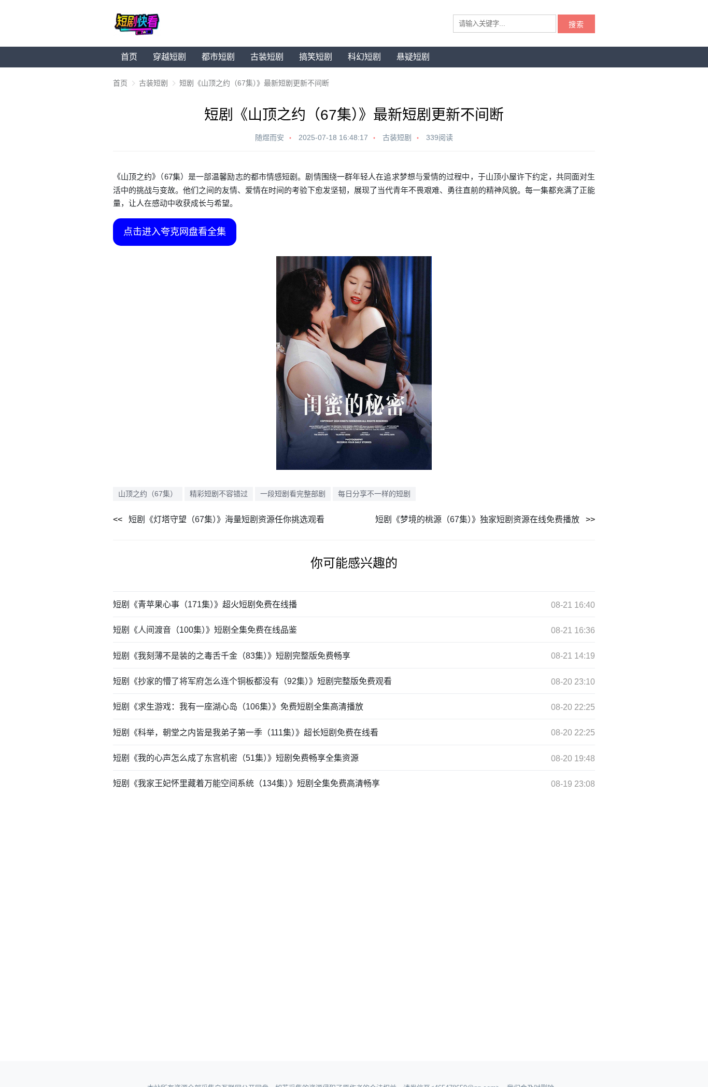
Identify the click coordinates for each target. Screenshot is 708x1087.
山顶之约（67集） (147, 494)
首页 (129, 56)
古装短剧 (267, 56)
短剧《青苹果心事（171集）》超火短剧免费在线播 (205, 604)
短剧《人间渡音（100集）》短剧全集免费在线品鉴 (205, 629)
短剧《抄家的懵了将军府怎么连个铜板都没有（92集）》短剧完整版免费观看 (252, 681)
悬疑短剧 (413, 56)
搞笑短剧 (315, 56)
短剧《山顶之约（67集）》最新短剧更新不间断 (254, 83)
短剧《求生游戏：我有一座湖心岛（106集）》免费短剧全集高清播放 (238, 706)
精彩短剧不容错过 (219, 494)
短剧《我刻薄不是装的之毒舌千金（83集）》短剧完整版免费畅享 (231, 655)
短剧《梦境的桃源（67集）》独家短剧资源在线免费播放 (477, 519)
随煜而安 (269, 137)
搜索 (576, 25)
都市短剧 (218, 56)
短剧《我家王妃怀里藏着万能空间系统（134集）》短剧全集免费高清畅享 (246, 783)
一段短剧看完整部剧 (292, 494)
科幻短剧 (364, 56)
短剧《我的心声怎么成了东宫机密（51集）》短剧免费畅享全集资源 (236, 758)
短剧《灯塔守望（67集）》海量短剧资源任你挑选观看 (226, 519)
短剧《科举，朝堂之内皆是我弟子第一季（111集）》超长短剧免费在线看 (245, 732)
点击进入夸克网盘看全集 (174, 232)
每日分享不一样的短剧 (374, 494)
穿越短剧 (169, 56)
